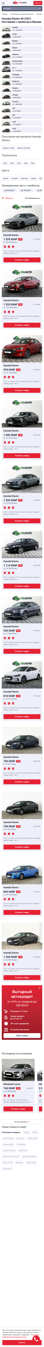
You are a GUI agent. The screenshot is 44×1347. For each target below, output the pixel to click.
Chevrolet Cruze (8, 1138)
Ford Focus (20, 1138)
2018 (12, 163)
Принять (22, 1343)
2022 (33, 163)
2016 (5, 163)
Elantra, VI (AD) (8, 148)
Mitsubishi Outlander (29, 1156)
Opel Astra (19, 1162)
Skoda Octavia (31, 1162)
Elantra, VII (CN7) (23, 148)
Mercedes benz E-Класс (11, 1156)
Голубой (14, 178)
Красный (24, 178)
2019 (19, 163)
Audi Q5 (26, 1132)
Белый (5, 178)
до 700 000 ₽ (26, 190)
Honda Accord (32, 1138)
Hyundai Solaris (8, 1144)
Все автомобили (20, 1122)
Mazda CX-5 (23, 1150)
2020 (26, 163)
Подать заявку (22, 1036)
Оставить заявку (22, 260)
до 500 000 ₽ (9, 190)
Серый (33, 178)
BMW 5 (35, 1132)
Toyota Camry (7, 1169)
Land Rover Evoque (9, 1150)
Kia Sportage (21, 1144)
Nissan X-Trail (7, 1162)
